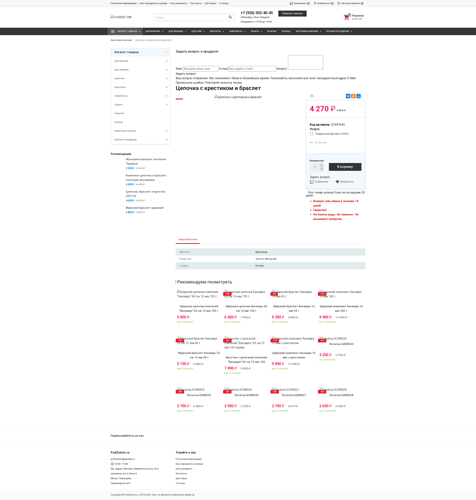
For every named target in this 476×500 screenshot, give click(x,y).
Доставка (210, 3)
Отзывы (224, 3)
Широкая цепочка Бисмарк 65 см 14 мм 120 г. (246, 308)
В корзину (345, 167)
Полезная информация (124, 3)
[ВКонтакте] (348, 96)
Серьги (118, 104)
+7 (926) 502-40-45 (257, 13)
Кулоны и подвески (126, 139)
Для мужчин (121, 60)
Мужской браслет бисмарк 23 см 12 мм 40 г (199, 355)
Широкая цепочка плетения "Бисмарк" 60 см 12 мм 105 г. (199, 308)
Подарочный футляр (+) (332, 133)
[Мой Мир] (358, 96)
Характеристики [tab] (187, 239)
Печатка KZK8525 (199, 395)
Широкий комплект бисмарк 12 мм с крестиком (294, 355)
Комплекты (121, 95)
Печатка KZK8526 (246, 395)
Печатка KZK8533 (341, 344)
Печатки (271, 31)
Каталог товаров (127, 52)
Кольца (286, 31)
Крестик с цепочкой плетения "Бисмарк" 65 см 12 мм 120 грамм (246, 362)
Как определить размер (153, 3)
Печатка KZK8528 (341, 395)
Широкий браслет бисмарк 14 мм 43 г (294, 308)
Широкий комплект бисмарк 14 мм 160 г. (341, 308)
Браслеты (120, 87)
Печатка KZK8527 (294, 395)
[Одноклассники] (353, 96)
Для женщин (122, 69)
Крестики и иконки (125, 130)
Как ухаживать (179, 3)
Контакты (196, 3)
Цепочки (119, 78)
